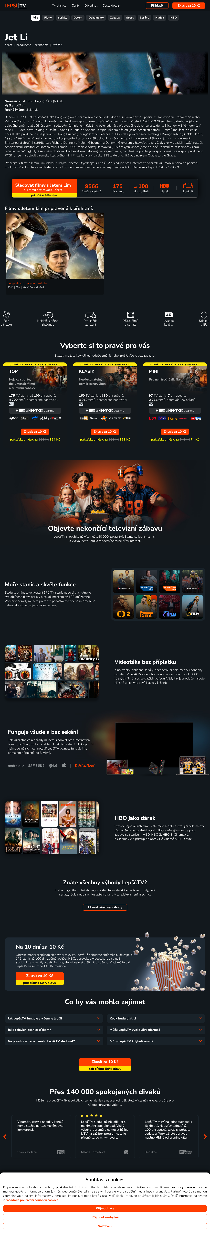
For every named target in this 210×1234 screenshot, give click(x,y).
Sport (130, 18)
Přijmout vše (105, 1208)
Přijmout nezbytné (105, 1217)
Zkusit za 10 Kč (189, 5)
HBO (173, 18)
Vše (35, 18)
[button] (5, 1136)
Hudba (159, 18)
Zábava (115, 18)
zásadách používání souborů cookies (32, 1200)
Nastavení (105, 1226)
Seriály (62, 18)
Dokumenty (96, 18)
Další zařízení (84, 765)
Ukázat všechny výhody (105, 907)
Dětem (78, 18)
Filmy (48, 18)
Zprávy (144, 18)
